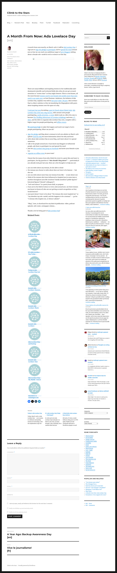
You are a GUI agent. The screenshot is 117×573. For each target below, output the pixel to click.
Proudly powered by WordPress (26, 565)
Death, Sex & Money (91, 446)
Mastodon (65, 23)
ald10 (11, 62)
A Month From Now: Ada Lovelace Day (96, 493)
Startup (88, 455)
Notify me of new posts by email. (18, 512)
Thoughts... (89, 172)
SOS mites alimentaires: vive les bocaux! (96, 158)
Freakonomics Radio (91, 441)
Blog (8, 23)
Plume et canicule (90, 248)
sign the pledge (33, 134)
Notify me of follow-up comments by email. (21, 508)
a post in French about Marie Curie (60, 110)
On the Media (89, 437)
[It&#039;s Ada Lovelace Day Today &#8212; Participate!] (54, 419)
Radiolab (88, 452)
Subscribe (88, 112)
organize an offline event (36, 153)
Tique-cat (88, 186)
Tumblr (48, 23)
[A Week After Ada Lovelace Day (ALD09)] (71, 419)
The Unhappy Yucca (91, 484)
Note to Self (89, 468)
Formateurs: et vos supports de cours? (96, 495)
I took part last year (34, 110)
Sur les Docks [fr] (90, 470)
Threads (92, 78)
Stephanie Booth (12, 52)
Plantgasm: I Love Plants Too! (94, 489)
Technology (15, 66)
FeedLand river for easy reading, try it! (94, 125)
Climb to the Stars (18, 12)
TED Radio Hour (90, 466)
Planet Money (89, 448)
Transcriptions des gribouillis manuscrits (97, 305)
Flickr (42, 23)
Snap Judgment (90, 463)
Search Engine (89, 174)
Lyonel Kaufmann (93, 391)
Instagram (99, 78)
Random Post (19, 23)
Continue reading (105, 204)
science (9, 66)
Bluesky (34, 23)
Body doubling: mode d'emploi (94, 170)
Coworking (75, 23)
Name (9, 478)
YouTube (86, 78)
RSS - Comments (90, 505)
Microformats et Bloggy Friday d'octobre (97, 176)
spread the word (66, 50)
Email (9, 486)
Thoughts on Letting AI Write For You (96, 286)
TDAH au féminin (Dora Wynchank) (95, 177)
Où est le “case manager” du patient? (96, 487)
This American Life (91, 459)
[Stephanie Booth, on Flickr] (97, 60)
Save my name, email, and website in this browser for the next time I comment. (30, 503)
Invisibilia (88, 443)
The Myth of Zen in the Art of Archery (96, 168)
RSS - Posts (89, 503)
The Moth (88, 461)
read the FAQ (37, 136)
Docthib (90, 375)
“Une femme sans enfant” (93, 482)
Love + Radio (89, 450)
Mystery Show (89, 436)
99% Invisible (89, 457)
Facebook (56, 23)
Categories (87, 411)
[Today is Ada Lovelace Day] (36, 419)
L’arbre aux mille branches (93, 207)
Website (10, 494)
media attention (42, 115)
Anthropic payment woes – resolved (95, 163)
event (14, 62)
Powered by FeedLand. (94, 148)
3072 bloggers (65, 52)
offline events (61, 122)
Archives (86, 422)
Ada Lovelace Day (69, 47)
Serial (87, 445)
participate (10, 64)
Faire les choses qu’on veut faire (94, 486)
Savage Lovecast (90, 439)
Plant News (89, 491)
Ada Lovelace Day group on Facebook (45, 148)
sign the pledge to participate (46, 50)
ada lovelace (10, 61)
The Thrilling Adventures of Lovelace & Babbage (49, 117)
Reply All (88, 454)
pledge (16, 64)
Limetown (88, 464)
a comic (51, 115)
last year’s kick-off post (59, 101)
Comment (11, 452)
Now (28, 23)
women (9, 68)
